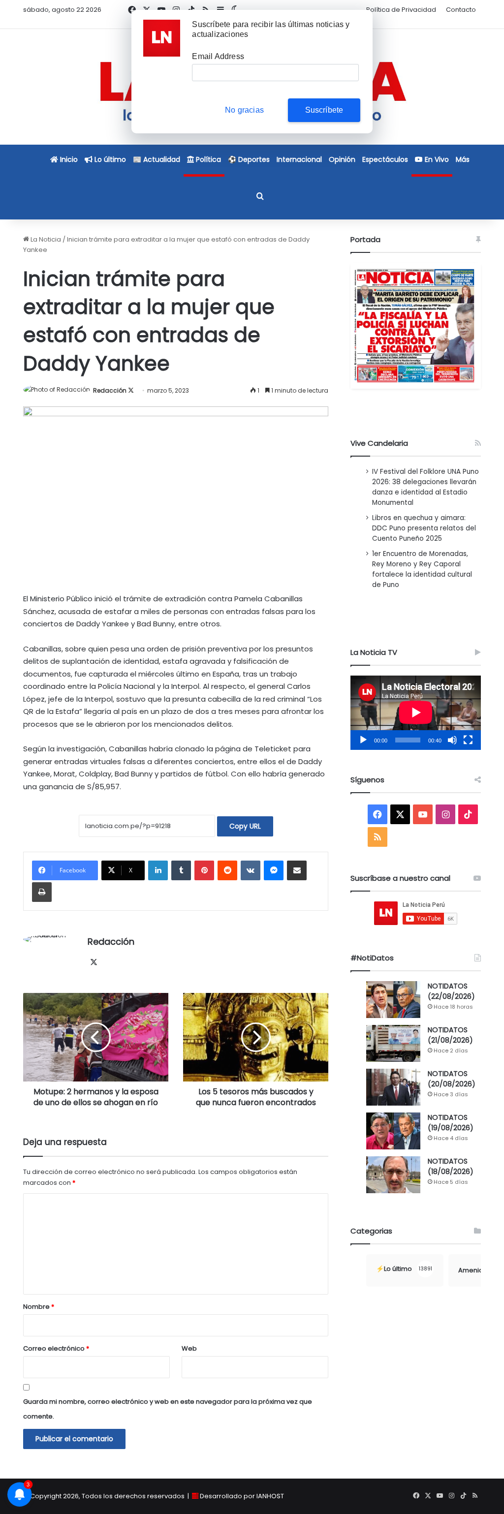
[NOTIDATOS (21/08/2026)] (393, 1043)
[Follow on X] (131, 390)
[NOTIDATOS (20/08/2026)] (393, 1087)
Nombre (38, 1306)
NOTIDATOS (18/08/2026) (450, 1166)
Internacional (299, 159)
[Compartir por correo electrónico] (297, 870)
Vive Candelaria (379, 443)
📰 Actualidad (156, 159)
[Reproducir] (363, 740)
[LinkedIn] (158, 870)
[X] (93, 962)
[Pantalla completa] (468, 740)
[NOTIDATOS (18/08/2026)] (393, 1174)
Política (207, 159)
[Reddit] (227, 870)
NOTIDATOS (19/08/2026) (450, 1122)
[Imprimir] (42, 892)
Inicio (68, 159)
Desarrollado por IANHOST (242, 1496)
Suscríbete (324, 110)
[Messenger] (274, 870)
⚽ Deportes (249, 159)
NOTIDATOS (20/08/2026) (451, 1079)
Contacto (461, 9)
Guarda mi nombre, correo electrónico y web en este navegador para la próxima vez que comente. (167, 1409)
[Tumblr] (181, 870)
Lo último (109, 159)
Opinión (342, 159)
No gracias (244, 110)
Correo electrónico (56, 1348)
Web (189, 1348)
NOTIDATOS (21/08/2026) (450, 1035)
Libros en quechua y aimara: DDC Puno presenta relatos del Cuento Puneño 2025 (424, 528)
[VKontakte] (250, 870)
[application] (415, 713)
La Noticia (45, 239)
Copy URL (245, 826)
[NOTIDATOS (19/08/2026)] (393, 1130)
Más (463, 159)
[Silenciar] (452, 740)
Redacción (109, 390)
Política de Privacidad (401, 9)
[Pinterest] (204, 870)
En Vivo (436, 159)
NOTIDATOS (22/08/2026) (451, 991)
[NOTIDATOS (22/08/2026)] (393, 999)
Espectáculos (385, 159)
